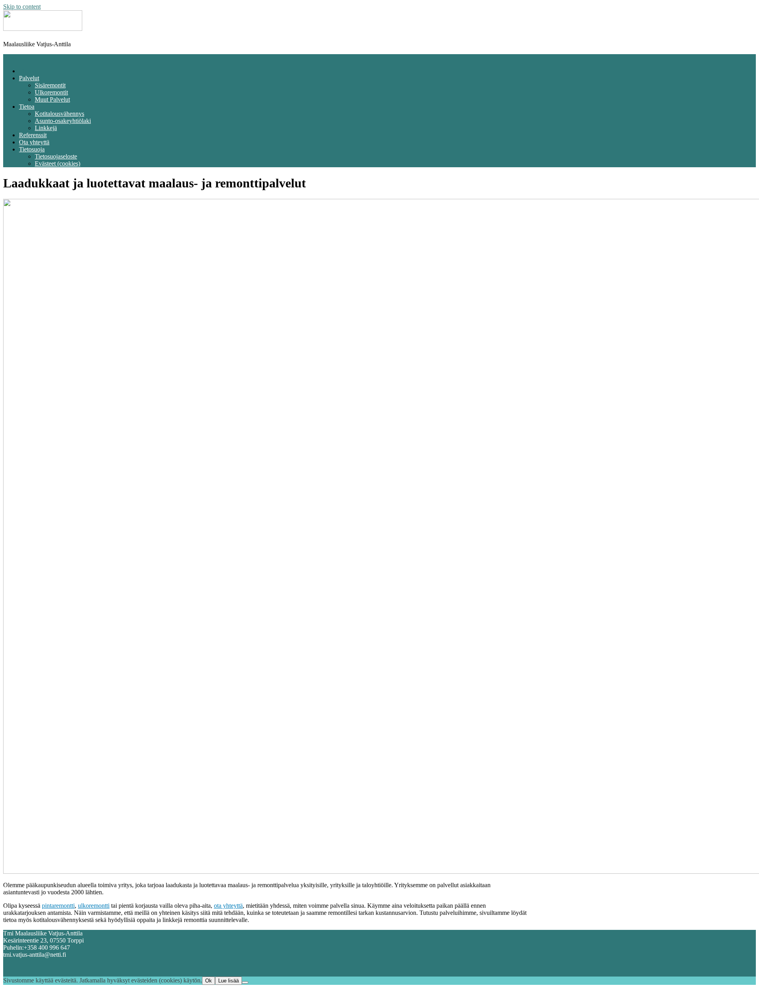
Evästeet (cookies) (57, 163)
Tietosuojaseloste (56, 156)
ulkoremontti (94, 905)
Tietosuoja (32, 149)
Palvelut (29, 78)
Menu (10, 57)
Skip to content (22, 6)
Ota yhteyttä (34, 142)
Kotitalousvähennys (59, 113)
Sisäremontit (50, 85)
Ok (208, 981)
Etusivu (28, 71)
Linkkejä (46, 128)
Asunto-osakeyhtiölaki (63, 120)
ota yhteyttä (228, 905)
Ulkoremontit (51, 92)
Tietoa (26, 106)
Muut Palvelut (52, 99)
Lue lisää (228, 981)
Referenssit (33, 135)
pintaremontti (58, 905)
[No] (245, 982)
